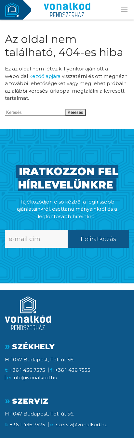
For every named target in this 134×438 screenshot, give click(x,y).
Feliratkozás (98, 239)
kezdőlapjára (44, 76)
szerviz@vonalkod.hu (82, 424)
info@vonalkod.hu (35, 377)
